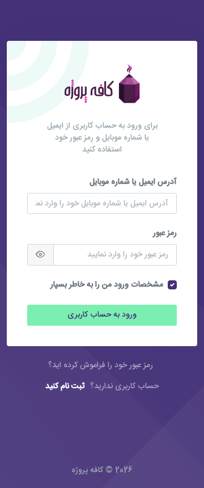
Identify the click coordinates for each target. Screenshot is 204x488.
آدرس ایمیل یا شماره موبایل (133, 182)
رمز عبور (165, 233)
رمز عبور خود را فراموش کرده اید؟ (100, 365)
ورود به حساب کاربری (102, 315)
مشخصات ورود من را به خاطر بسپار (106, 285)
